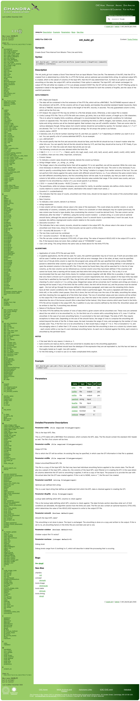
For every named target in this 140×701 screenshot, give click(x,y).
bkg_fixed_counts (10, 101)
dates (6, 196)
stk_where (7, 607)
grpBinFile (7, 363)
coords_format (9, 161)
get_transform (9, 356)
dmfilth (6, 227)
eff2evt (6, 300)
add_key (7, 75)
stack (6, 600)
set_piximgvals (9, 578)
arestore (7, 89)
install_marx (8, 400)
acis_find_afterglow (10, 59)
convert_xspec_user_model (13, 159)
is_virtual (7, 405)
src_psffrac (8, 597)
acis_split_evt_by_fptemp (12, 64)
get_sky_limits (8, 350)
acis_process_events (11, 61)
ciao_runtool (8, 138)
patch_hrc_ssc (9, 484)
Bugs (73, 32)
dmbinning (7, 215)
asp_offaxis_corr (9, 93)
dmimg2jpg (8, 235)
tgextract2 (7, 621)
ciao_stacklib (8, 141)
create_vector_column (11, 187)
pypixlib (6, 526)
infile (73, 388)
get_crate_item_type (11, 330)
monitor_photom (9, 459)
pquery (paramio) (10, 503)
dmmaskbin (8, 263)
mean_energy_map (10, 432)
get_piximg (7, 348)
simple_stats (8, 582)
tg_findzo (7, 634)
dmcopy (7, 219)
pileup (6, 496)
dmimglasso (8, 247)
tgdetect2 (7, 618)
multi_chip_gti (8, 463)
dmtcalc (42, 591)
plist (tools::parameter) (11, 502)
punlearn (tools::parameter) (13, 524)
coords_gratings (9, 163)
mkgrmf (6, 444)
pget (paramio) (9, 492)
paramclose (8, 477)
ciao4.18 (109, 26)
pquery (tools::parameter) (12, 505)
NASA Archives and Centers (64, 690)
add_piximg (8, 77)
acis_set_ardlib (9, 62)
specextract (8, 589)
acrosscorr (7, 68)
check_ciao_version (10, 129)
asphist (6, 92)
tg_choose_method (10, 631)
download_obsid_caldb (12, 293)
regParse (7, 551)
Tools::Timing (132, 39)
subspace (7, 610)
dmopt (6, 272)
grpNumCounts (9, 376)
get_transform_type (10, 354)
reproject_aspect (9, 557)
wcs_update (8, 652)
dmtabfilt (7, 285)
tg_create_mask (9, 632)
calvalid (6, 117)
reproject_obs (8, 563)
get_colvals (8, 326)
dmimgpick (7, 249)
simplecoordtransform (11, 579)
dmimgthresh (8, 255)
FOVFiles (7, 317)
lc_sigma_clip (8, 416)
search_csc (8, 572)
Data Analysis (129, 5)
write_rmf (7, 662)
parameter (7, 478)
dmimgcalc (43, 586)
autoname (7, 95)
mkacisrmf (7, 438)
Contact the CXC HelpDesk (121, 23)
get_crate (7, 333)
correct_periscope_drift (12, 172)
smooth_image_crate (11, 588)
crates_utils (8, 181)
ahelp (117, 26)
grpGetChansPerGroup (12, 367)
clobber (75, 411)
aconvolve (7, 67)
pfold (5, 489)
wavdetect (7, 649)
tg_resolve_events (10, 635)
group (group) (8, 358)
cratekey (7, 176)
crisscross (7, 189)
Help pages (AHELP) (10, 36)
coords (6, 166)
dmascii (6, 213)
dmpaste (7, 274)
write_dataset (8, 658)
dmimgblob (8, 238)
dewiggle (7, 207)
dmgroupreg (8, 228)
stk (5, 609)
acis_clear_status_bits (11, 55)
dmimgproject (8, 252)
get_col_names (9, 328)
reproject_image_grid (11, 560)
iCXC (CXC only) (106, 690)
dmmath (42, 580)
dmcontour (7, 216)
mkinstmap (7, 445)
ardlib (6, 87)
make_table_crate (10, 429)
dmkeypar (7, 257)
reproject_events (9, 558)
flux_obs (7, 315)
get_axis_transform (10, 323)
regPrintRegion (9, 554)
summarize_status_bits (12, 612)
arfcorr (6, 90)
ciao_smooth (8, 139)
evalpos (6, 303)
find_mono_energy (10, 311)
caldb (6, 111)
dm (5, 290)
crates (6, 182)
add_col (6, 73)
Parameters (65, 32)
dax (5, 197)
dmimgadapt (8, 237)
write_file (7, 660)
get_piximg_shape (10, 347)
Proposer (110, 5)
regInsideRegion (9, 546)
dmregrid (7, 281)
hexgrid (6, 384)
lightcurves (7, 419)
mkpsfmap (7, 448)
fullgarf (6, 318)
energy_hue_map (10, 302)
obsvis (6, 469)
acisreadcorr (8, 49)
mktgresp (7, 454)
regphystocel (8, 552)
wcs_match (8, 651)
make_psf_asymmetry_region (14, 428)
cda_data (7, 119)
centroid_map (8, 123)
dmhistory (7, 234)
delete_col (7, 200)
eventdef (7, 305)
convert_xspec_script (11, 157)
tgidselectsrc (8, 624)
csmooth (7, 191)
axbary (6, 96)
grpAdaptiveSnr (9, 360)
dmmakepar (8, 260)
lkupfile (74, 403)
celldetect (7, 122)
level (5, 417)
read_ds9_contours (10, 538)
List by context (8, 40)
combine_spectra (10, 154)
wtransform (8, 664)
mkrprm (6, 453)
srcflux (6, 595)
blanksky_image (9, 102)
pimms (6, 498)
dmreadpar (7, 277)
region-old (7, 548)
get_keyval (7, 338)
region (6, 549)
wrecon (6, 654)
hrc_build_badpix (9, 388)
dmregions (7, 278)
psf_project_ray (9, 520)
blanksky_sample (10, 104)
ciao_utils (7, 142)
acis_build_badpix (10, 52)
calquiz (6, 116)
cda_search (8, 120)
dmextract (7, 224)
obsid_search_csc (10, 468)
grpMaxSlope (8, 372)
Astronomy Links (85, 690)
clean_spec (7, 145)
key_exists (7, 409)
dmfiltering (7, 225)
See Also (80, 32)
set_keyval (7, 575)
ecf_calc (6, 299)
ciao (5, 144)
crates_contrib (9, 178)
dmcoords (7, 218)
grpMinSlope (8, 373)
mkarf (6, 440)
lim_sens (7, 420)
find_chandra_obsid (10, 310)
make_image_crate (10, 425)
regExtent (7, 545)
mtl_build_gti (8, 460)
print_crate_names (10, 508)
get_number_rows (10, 344)
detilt (5, 206)
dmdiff (6, 221)
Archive (119, 5)
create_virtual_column (11, 188)
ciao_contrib (8, 135)
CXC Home (100, 5)
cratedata (7, 175)
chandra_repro (9, 125)
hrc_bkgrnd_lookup (10, 387)
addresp (7, 70)
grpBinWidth (8, 364)
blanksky (7, 105)
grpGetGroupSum (10, 369)
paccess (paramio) (10, 474)
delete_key (7, 202)
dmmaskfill (7, 265)
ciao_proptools (9, 136)
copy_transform (9, 170)
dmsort (6, 282)
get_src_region (9, 351)
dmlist (6, 259)
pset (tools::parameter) (12, 515)
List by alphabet (8, 38)
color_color (7, 150)
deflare (6, 199)
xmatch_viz (8, 669)
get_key (6, 341)
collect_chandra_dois (11, 148)
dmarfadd (7, 212)
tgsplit (6, 628)
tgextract (7, 622)
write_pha (7, 661)
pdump (6, 487)
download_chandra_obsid (13, 291)
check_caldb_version (11, 126)
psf (5, 521)
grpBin (6, 366)
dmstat (6, 284)
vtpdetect (7, 645)
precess (6, 506)
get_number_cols (10, 342)
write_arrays (8, 655)
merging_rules (9, 437)
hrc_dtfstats (8, 390)
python (6, 527)
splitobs (6, 591)
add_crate (7, 74)
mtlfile (74, 395)
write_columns (9, 657)
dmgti (41, 563)
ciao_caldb (7, 133)
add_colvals (8, 71)
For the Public (129, 9)
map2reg (7, 431)
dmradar (7, 275)
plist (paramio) (9, 501)
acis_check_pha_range (12, 53)
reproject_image (9, 561)
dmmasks (7, 266)
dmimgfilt (7, 243)
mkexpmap (8, 441)
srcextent (7, 594)
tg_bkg (6, 629)
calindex (6, 113)
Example (56, 32)
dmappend (7, 210)
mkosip (6, 447)
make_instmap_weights (12, 426)
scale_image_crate (10, 570)
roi (5, 566)
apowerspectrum (10, 81)
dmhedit (7, 232)
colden (6, 147)
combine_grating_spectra (12, 153)
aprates (6, 86)
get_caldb (7, 325)
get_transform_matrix (11, 353)
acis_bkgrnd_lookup (11, 51)
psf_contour (8, 518)
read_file (7, 539)
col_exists (7, 151)
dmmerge (7, 269)
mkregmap (7, 450)
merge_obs (8, 434)
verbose (75, 415)
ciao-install (7, 131)
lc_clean (6, 414)
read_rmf (7, 542)
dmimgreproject (9, 253)
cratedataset (8, 173)
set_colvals (7, 573)
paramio (6, 480)
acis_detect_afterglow (11, 56)
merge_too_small (10, 435)
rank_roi (6, 533)
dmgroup (7, 230)
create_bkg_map (9, 185)
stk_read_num (9, 606)
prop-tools (7, 512)
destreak (7, 204)
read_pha (7, 541)
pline (5, 499)
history (6, 385)
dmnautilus (7, 271)
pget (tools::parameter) (12, 493)
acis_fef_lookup (9, 58)
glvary (6, 357)
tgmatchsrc (8, 627)
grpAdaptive (8, 361)
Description (47, 32)
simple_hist (8, 581)
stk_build (7, 603)
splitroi (6, 592)
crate (5, 184)
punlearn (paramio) (10, 523)
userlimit (75, 399)
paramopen (8, 481)
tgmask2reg (8, 625)
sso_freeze (7, 598)
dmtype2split (8, 288)
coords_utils (8, 164)
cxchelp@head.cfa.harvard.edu (46, 696)
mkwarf (6, 456)
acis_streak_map (9, 65)
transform (7, 638)
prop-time (7, 511)
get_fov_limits (8, 336)
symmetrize (8, 613)
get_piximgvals (9, 345)
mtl (40, 575)
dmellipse (7, 222)
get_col (6, 329)
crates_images (9, 179)
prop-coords (8, 509)
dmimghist (7, 244)
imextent (7, 397)
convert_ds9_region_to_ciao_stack (16, 156)
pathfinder (7, 486)
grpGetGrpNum (9, 370)
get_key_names (9, 339)
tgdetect (7, 619)
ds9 (5, 294)
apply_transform (9, 84)
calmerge (7, 114)
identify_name (8, 396)
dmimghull (7, 246)
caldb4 (6, 110)
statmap (7, 601)
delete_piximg (8, 203)
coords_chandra (9, 160)
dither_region (8, 209)
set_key (6, 576)
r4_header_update (10, 532)
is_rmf (6, 403)
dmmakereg (8, 262)
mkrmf (6, 451)
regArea (6, 543)
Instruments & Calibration (110, 9)
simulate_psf (8, 584)
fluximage (7, 314)
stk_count (7, 604)
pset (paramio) (9, 514)
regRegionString (9, 555)
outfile (74, 392)
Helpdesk (127, 690)
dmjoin (6, 256)
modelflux (7, 457)
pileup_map (8, 495)
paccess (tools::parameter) (13, 475)
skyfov (6, 586)
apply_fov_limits (9, 83)
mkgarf (6, 442)
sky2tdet (7, 585)
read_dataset (8, 536)
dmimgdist (7, 241)
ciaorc (6, 132)
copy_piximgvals (9, 169)
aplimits (6, 80)
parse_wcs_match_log (11, 483)
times (6, 637)
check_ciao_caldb (10, 128)
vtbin (5, 643)
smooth (75, 407)
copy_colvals (8, 167)
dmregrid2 (7, 280)
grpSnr (6, 378)
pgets (6, 490)
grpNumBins (8, 375)
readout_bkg (8, 535)
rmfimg (6, 564)
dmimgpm (7, 250)
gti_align (7, 379)
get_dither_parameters (11, 335)
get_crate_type (9, 332)
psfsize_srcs (8, 517)
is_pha (6, 402)
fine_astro (7, 313)
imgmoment (8, 399)
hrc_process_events (11, 391)
